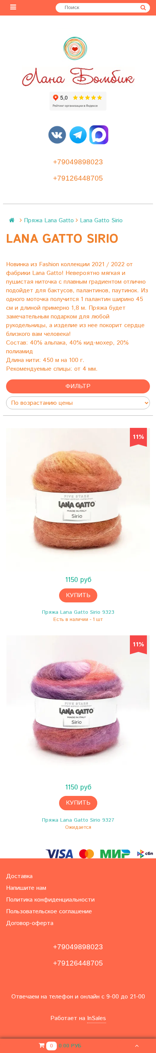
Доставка (19, 876)
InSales (96, 1018)
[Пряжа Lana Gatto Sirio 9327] (78, 707)
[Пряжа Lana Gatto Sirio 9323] (78, 500)
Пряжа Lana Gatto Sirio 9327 (78, 820)
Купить (78, 595)
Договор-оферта (29, 923)
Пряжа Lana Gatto (49, 220)
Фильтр (78, 386)
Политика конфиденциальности (50, 899)
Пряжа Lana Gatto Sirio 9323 (78, 612)
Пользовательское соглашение (49, 911)
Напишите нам (26, 888)
